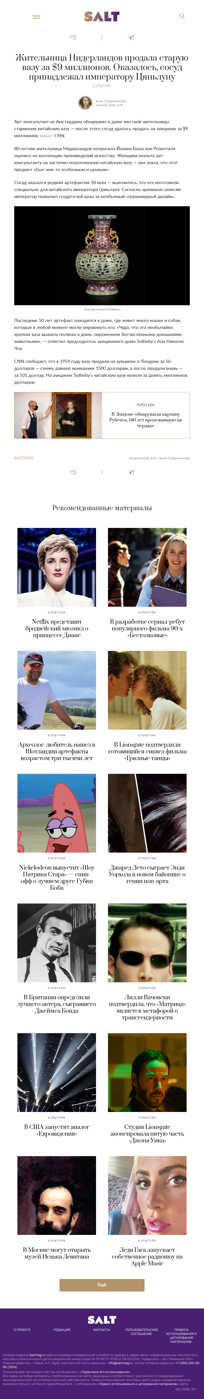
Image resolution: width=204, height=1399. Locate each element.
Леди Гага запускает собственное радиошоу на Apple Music (147, 1256)
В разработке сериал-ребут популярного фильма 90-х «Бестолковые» (147, 628)
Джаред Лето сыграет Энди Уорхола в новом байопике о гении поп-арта (147, 874)
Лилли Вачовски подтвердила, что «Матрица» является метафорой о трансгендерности (147, 1007)
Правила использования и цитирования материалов (182, 1336)
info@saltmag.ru (120, 1363)
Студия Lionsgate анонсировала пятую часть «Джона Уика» (147, 1133)
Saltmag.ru (37, 1355)
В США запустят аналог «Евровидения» (56, 1130)
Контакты (101, 1330)
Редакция (62, 1330)
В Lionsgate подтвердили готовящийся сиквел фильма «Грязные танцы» (147, 751)
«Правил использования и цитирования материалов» (138, 1384)
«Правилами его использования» (105, 1372)
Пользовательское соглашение (142, 1332)
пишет (46, 136)
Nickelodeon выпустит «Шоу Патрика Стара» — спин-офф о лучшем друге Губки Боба (57, 878)
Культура (102, 86)
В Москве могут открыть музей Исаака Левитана (57, 1253)
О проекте (22, 1330)
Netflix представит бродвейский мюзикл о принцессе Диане (56, 628)
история (24, 458)
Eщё (102, 1285)
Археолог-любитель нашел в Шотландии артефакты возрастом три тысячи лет (56, 751)
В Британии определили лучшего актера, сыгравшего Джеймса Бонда (56, 1004)
